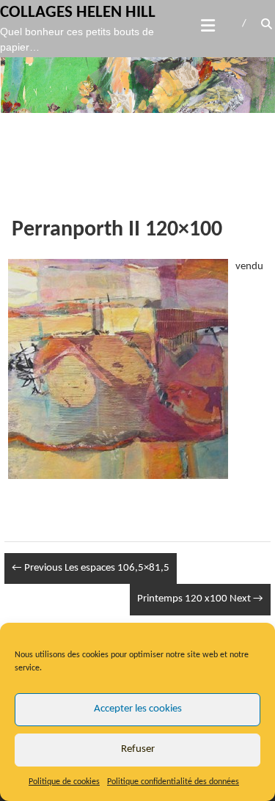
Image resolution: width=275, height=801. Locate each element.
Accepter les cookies (138, 708)
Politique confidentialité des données (173, 782)
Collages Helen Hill (77, 12)
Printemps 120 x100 (200, 598)
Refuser (138, 749)
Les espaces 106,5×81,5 (90, 568)
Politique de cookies (64, 782)
